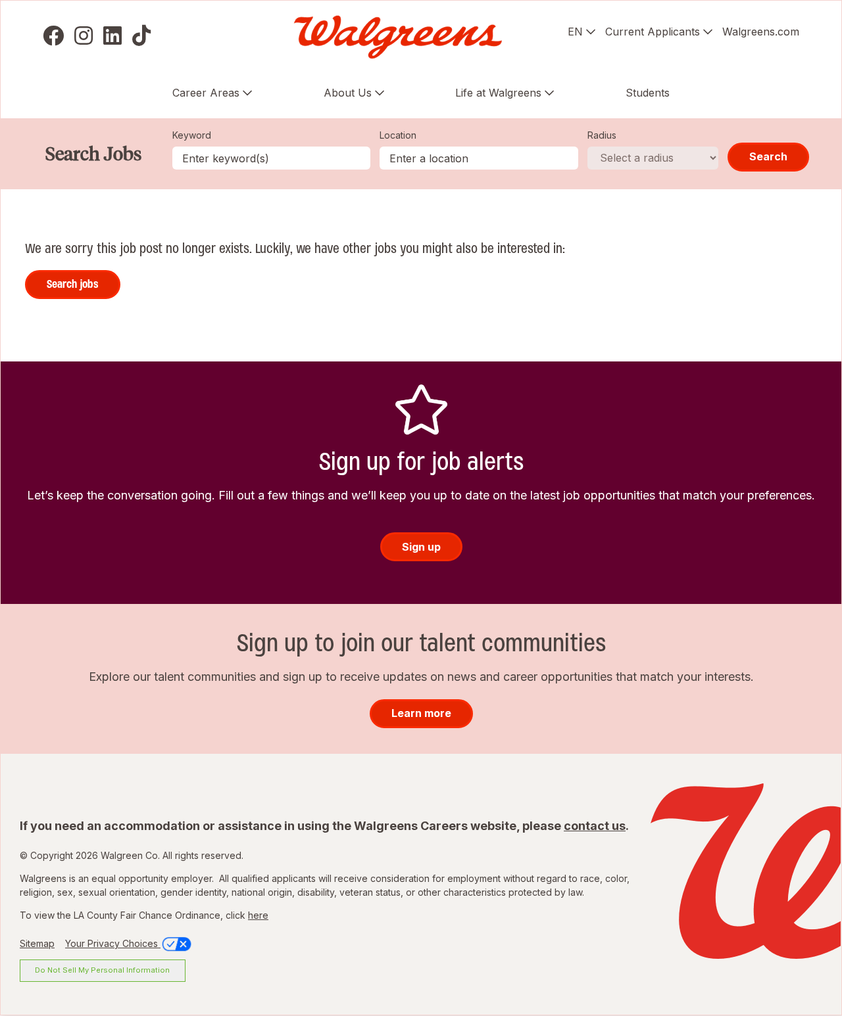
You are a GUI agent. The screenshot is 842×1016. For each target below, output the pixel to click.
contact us (595, 826)
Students (648, 92)
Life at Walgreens (498, 92)
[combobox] (479, 158)
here (258, 915)
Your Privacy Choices (113, 943)
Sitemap (37, 943)
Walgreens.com (760, 31)
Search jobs (73, 284)
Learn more (421, 713)
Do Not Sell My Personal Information (102, 970)
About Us (348, 92)
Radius (601, 135)
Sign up (421, 546)
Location (398, 135)
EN (575, 31)
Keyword (191, 135)
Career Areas (205, 92)
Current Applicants (652, 31)
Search (768, 156)
